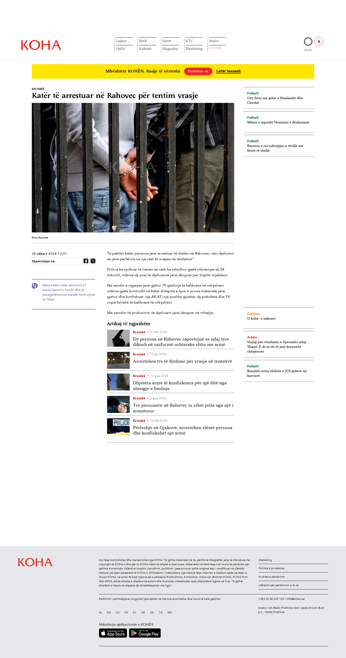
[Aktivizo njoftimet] (318, 41)
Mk (170, 612)
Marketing (194, 48)
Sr (152, 612)
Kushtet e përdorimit (272, 576)
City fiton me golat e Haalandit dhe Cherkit (275, 100)
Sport (166, 40)
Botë (143, 40)
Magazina (170, 48)
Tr (161, 612)
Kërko (308, 50)
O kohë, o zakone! (261, 318)
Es (134, 612)
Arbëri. (252, 337)
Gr (143, 612)
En (109, 612)
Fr (126, 612)
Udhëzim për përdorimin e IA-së (279, 585)
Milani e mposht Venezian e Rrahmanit (278, 122)
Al (100, 612)
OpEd (120, 48)
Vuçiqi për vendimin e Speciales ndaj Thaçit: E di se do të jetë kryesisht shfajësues (276, 346)
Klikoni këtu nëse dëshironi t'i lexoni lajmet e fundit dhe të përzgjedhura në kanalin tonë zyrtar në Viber (68, 292)
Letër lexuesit (228, 71)
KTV (189, 40)
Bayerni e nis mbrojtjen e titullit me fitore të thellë (275, 148)
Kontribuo (196, 71)
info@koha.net (295, 599)
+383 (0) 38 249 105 (271, 599)
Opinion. (254, 314)
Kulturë (145, 48)
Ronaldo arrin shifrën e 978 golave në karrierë (277, 373)
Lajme (121, 40)
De (118, 612)
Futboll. (253, 93)
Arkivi (214, 40)
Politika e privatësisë (271, 568)
